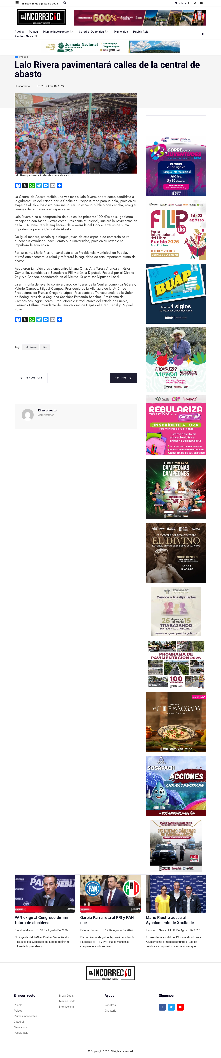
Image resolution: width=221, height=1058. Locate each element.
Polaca (33, 31)
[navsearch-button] (63, 3)
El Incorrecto (22, 86)
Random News (24, 36)
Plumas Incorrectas (56, 31)
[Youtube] (203, 3)
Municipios (121, 31)
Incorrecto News (156, 930)
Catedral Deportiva (91, 31)
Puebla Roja (140, 31)
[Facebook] (190, 3)
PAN (45, 347)
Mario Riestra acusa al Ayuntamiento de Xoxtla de (170, 920)
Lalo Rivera (31, 347)
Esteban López (89, 930)
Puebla (19, 31)
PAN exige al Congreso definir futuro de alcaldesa (41, 920)
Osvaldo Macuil (24, 930)
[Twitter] (196, 3)
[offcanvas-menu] (19, 3)
